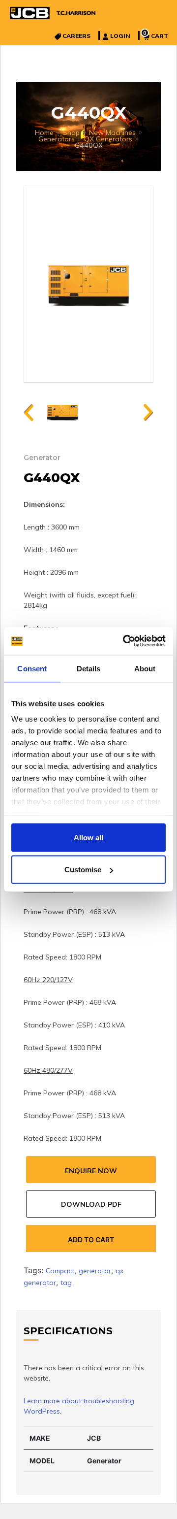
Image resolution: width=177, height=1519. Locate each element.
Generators (56, 138)
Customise (82, 869)
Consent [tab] (32, 668)
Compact (60, 1270)
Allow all (88, 837)
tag (66, 1282)
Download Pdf (91, 1204)
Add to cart (91, 1239)
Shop (71, 132)
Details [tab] (89, 668)
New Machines (112, 132)
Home (44, 132)
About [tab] (145, 668)
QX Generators (108, 138)
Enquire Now (91, 1170)
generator (95, 1270)
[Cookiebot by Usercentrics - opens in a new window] (125, 641)
